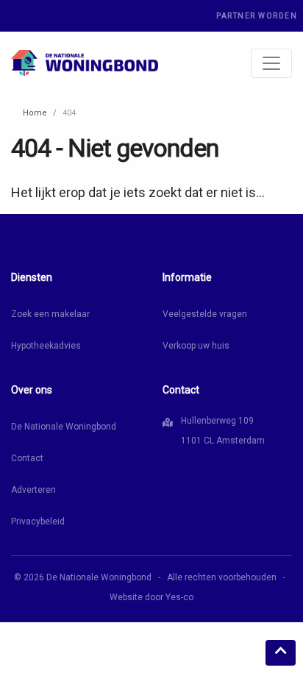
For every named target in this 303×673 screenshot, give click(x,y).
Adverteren (33, 490)
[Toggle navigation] (271, 63)
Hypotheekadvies (46, 346)
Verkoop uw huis (196, 346)
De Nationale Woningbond (63, 426)
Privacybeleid (38, 521)
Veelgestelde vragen (205, 314)
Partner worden (256, 16)
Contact (27, 458)
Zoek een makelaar (50, 314)
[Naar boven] (280, 653)
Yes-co (179, 597)
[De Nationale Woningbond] (84, 62)
